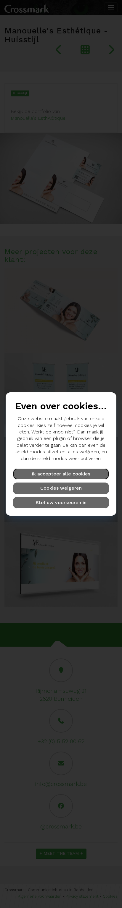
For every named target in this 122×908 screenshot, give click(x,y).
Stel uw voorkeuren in (61, 502)
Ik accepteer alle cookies (61, 474)
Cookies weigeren (61, 488)
